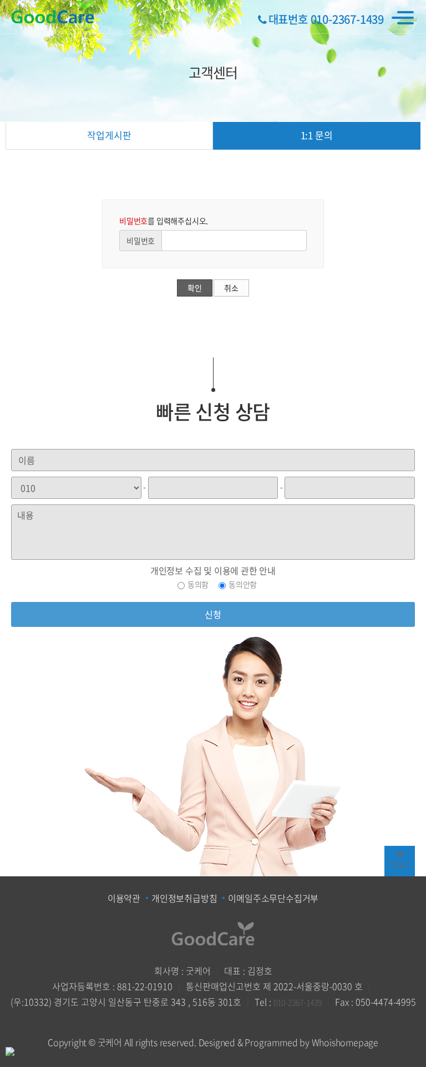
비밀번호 (140, 240)
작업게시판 (109, 135)
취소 (231, 287)
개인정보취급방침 (184, 898)
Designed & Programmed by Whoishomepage (288, 1042)
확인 (194, 287)
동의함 (198, 584)
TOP (399, 865)
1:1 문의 (317, 135)
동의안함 (243, 584)
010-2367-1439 (297, 1002)
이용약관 (124, 898)
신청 (213, 614)
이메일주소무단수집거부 (273, 898)
